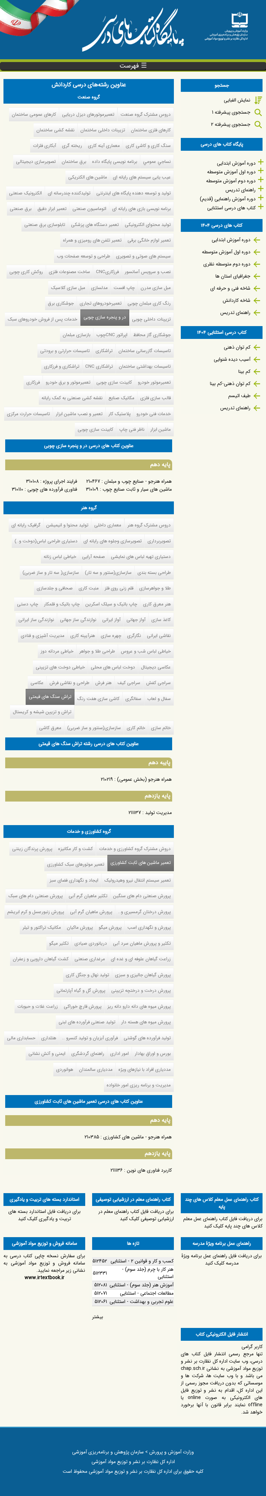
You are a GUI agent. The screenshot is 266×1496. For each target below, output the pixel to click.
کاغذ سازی (161, 619)
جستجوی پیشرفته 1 (231, 112)
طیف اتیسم (239, 396)
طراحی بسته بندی (154, 572)
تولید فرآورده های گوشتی (147, 1038)
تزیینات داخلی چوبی (151, 319)
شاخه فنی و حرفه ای (230, 288)
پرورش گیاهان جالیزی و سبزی (143, 975)
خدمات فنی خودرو (153, 414)
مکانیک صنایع (121, 398)
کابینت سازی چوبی (114, 382)
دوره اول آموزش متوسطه (231, 172)
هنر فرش (103, 682)
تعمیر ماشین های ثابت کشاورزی (139, 862)
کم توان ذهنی (237, 347)
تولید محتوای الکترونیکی (148, 224)
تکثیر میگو (59, 943)
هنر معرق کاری (157, 604)
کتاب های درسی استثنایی (231, 208)
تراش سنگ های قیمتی (50, 696)
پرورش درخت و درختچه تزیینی (141, 990)
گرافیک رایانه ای (26, 525)
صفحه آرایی (93, 556)
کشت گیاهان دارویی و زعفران (41, 959)
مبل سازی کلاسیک (68, 287)
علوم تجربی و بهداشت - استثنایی (141, 1301)
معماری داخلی (107, 525)
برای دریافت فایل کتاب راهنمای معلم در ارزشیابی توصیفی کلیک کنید (136, 1215)
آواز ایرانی (111, 619)
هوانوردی (64, 1069)
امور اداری (119, 1053)
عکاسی (37, 682)
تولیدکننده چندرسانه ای (69, 193)
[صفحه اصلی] (226, 24)
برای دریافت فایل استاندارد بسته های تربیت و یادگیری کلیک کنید (44, 1215)
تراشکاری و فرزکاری (61, 366)
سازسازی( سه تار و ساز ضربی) (51, 572)
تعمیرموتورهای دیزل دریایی (88, 114)
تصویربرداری (159, 541)
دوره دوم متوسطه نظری (226, 264)
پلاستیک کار (119, 414)
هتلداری (48, 1038)
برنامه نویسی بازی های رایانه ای (141, 208)
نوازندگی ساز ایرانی (36, 619)
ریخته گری (72, 145)
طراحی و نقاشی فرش (69, 682)
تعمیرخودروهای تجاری (101, 303)
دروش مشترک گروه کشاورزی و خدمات (135, 848)
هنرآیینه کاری (82, 635)
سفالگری (133, 698)
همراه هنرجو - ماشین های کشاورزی (137, 1137)
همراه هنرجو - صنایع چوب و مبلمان (138, 481)
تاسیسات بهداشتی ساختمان (145, 366)
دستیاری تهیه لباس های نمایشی (141, 556)
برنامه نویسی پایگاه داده (114, 161)
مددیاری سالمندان (96, 1069)
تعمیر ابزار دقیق (51, 208)
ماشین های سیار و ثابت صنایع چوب (137, 489)
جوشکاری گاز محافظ (152, 335)
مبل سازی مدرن (156, 287)
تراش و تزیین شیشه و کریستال (42, 712)
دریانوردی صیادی (90, 943)
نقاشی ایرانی (159, 635)
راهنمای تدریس (240, 190)
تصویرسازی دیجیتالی (36, 161)
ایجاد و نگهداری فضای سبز (74, 880)
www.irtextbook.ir (44, 1277)
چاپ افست (124, 287)
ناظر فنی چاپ (131, 429)
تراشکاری (104, 351)
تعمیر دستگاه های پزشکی (95, 224)
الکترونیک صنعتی (25, 193)
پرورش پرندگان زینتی (32, 848)
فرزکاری (33, 382)
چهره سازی (111, 635)
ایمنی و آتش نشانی (46, 1053)
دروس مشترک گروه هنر (149, 525)
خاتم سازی (161, 728)
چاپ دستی (27, 604)
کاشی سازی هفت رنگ (98, 698)
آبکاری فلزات (44, 145)
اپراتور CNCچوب (111, 335)
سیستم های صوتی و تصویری (143, 256)
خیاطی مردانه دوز (57, 651)
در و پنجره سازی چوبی (104, 317)
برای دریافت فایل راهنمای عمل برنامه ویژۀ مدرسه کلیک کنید (221, 1259)
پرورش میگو (110, 927)
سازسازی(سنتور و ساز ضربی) (94, 728)
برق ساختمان (74, 161)
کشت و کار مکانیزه (75, 848)
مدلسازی (99, 287)
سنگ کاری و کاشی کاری (148, 145)
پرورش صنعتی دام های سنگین (142, 896)
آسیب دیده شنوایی (232, 359)
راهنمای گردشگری (87, 1053)
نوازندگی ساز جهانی (78, 619)
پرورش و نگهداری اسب (149, 927)
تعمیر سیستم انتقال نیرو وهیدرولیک (137, 880)
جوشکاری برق (61, 303)
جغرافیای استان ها (232, 276)
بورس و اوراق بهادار (153, 1053)
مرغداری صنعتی (89, 959)
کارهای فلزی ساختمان (151, 130)
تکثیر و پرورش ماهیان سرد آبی (142, 943)
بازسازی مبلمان (76, 335)
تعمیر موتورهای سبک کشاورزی (75, 864)
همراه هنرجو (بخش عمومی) (144, 779)
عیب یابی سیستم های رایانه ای (142, 177)
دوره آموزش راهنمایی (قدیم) (228, 199)
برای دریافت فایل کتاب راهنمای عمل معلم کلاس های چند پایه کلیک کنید (223, 1222)
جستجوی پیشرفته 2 (230, 124)
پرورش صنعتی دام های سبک (35, 896)
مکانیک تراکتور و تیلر (42, 927)
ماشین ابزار (160, 429)
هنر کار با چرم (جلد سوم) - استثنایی (148, 1273)
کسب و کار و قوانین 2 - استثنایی (142, 1261)
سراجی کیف (128, 682)
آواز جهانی (135, 619)
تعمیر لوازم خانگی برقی (149, 240)
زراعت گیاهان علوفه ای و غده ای (141, 959)
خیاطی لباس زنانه (60, 556)
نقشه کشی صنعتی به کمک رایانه (72, 398)
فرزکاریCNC (107, 271)
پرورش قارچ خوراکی (82, 1006)
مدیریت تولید (158, 812)
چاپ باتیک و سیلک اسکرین (111, 604)
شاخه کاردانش (236, 300)
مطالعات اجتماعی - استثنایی (147, 1293)
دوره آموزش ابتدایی (236, 163)
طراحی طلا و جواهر (97, 651)
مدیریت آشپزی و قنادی (42, 635)
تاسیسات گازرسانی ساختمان (144, 351)
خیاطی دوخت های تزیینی (60, 667)
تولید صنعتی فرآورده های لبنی (87, 1022)
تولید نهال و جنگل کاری (87, 975)
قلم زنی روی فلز (119, 588)
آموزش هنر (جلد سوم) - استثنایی (141, 1285)
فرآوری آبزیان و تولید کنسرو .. (90, 1038)
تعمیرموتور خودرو (154, 382)
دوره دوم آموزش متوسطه (231, 181)
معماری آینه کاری (104, 145)
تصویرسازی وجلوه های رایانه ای (112, 541)
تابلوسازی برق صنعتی (44, 224)
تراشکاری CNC (99, 366)
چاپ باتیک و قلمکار (62, 604)
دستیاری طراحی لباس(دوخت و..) (46, 541)
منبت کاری (89, 588)
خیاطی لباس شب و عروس (146, 651)
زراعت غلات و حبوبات (37, 1006)
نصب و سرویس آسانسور (148, 271)
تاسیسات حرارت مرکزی (28, 414)
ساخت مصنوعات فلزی (69, 271)
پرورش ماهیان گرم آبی (91, 912)
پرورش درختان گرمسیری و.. (144, 912)
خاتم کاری (136, 728)
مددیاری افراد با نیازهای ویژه (144, 1069)
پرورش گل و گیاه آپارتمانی (80, 990)
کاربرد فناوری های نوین (149, 1170)
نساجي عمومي (157, 161)
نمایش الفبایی (237, 100)
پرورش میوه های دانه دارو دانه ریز (139, 1006)
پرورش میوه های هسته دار (146, 1022)
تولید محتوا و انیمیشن (67, 525)
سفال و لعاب (159, 698)
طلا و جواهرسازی (155, 588)
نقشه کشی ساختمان (55, 130)
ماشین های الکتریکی (87, 177)
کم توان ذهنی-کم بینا (230, 383)
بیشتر (97, 1317)
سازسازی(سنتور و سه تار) (108, 572)
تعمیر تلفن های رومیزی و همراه (92, 240)
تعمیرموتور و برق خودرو (68, 382)
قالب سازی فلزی (155, 398)
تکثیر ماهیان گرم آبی (88, 896)
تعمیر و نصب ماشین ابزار (79, 414)
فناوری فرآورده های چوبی (52, 489)
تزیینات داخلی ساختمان (102, 130)
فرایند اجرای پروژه (60, 481)
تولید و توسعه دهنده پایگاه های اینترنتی (133, 193)
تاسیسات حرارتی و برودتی (65, 351)
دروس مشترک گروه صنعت (146, 114)
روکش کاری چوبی (26, 271)
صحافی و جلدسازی (55, 588)
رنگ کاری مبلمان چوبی (149, 303)
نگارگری (134, 635)
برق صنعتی (21, 208)
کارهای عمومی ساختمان (34, 114)
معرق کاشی (50, 728)
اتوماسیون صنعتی (89, 208)
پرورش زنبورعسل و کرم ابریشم (35, 912)
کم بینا (244, 371)
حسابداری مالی (21, 1038)
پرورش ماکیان (80, 927)
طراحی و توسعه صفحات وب (83, 256)
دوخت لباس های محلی (113, 667)
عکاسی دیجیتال (156, 667)
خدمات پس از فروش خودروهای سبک (42, 319)
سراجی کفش (158, 682)
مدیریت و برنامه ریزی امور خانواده (139, 1085)
